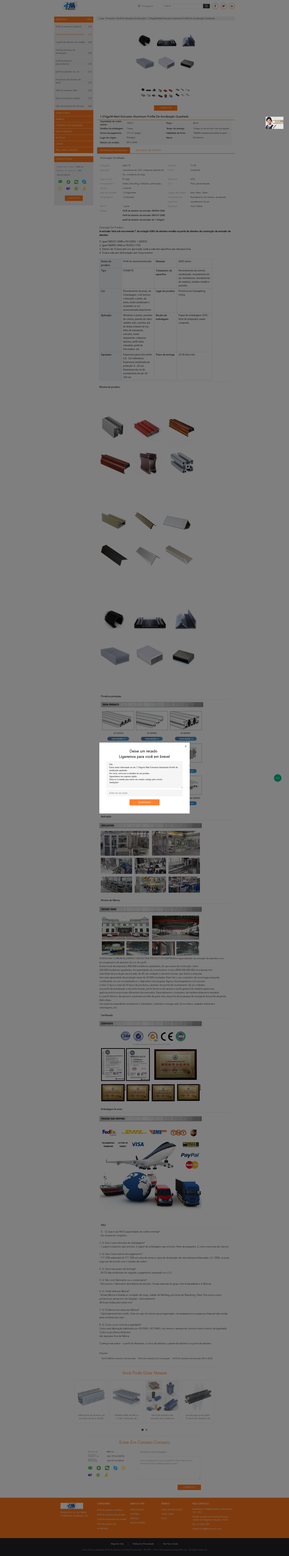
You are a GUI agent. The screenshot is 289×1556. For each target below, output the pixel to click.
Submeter (144, 802)
